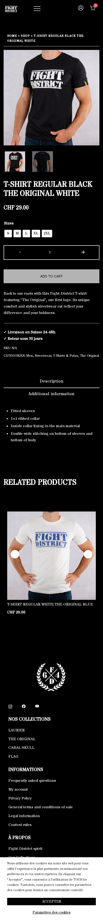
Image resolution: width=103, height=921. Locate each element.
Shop (25, 36)
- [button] (20, 252)
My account (18, 789)
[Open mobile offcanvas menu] (37, 8)
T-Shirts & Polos (65, 355)
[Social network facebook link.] (24, 706)
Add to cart (51, 276)
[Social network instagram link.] (10, 706)
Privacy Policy (20, 798)
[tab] (51, 381)
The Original (89, 355)
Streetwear (43, 355)
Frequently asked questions (32, 780)
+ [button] (83, 252)
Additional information (51, 394)
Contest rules (20, 824)
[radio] (8, 233)
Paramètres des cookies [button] (51, 912)
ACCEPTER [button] (51, 901)
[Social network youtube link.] (37, 706)
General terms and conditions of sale (40, 807)
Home (12, 36)
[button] (88, 554)
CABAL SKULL (21, 747)
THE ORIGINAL (21, 739)
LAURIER (16, 730)
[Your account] (80, 8)
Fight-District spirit (25, 848)
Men (29, 355)
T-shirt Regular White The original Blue (50, 604)
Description (51, 381)
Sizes (9, 223)
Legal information (24, 816)
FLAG (13, 756)
